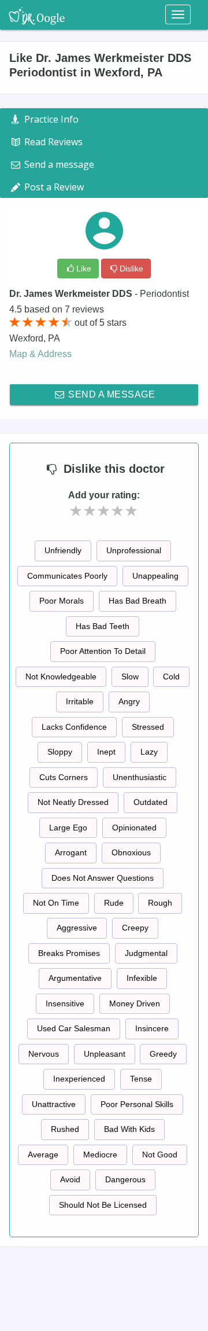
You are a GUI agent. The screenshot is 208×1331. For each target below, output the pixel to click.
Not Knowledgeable (60, 676)
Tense (141, 1078)
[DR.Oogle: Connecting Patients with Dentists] (37, 14)
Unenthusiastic (139, 777)
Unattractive (54, 1104)
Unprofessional (133, 550)
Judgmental (146, 953)
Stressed (148, 726)
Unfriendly (62, 550)
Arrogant (71, 852)
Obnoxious (131, 852)
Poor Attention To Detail (103, 651)
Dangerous (125, 1179)
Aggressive (77, 927)
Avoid (70, 1179)
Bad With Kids (129, 1129)
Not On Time (56, 902)
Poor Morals (61, 600)
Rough (160, 902)
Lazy (149, 751)
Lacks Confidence (74, 726)
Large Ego (68, 827)
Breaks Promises (69, 953)
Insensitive (65, 1003)
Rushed (65, 1129)
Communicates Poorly (67, 575)
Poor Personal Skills (137, 1104)
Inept (106, 751)
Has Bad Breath (137, 600)
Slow (130, 676)
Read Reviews (52, 141)
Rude (114, 902)
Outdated (150, 802)
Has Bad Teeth (102, 626)
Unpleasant (104, 1053)
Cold (171, 676)
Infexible (142, 978)
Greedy (163, 1053)
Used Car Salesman (73, 1028)
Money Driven (134, 1003)
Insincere (152, 1028)
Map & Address (40, 354)
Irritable (80, 701)
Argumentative (75, 978)
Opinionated (134, 827)
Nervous (43, 1053)
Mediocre (100, 1154)
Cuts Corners (63, 777)
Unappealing (155, 575)
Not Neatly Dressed (73, 802)
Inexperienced (79, 1078)
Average (43, 1154)
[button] (76, 511)
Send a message (110, 394)
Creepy (135, 927)
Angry (129, 701)
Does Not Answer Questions (102, 878)
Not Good (159, 1154)
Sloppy (59, 751)
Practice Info (50, 119)
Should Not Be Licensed (103, 1204)
